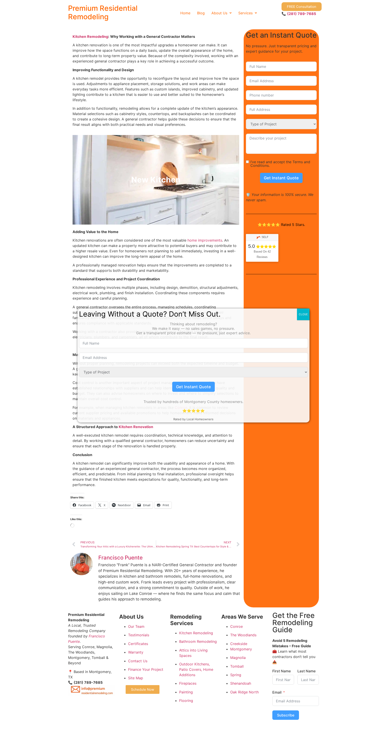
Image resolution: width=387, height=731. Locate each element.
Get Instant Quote (281, 178)
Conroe (236, 626)
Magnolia (238, 657)
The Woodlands (243, 635)
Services (245, 13)
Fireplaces (187, 683)
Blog (201, 13)
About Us (219, 13)
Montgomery (241, 649)
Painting (186, 692)
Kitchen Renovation (136, 426)
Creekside (238, 643)
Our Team (136, 626)
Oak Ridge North (244, 692)
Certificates (138, 643)
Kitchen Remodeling (90, 36)
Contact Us (137, 661)
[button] (221, 13)
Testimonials (138, 635)
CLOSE (303, 314)
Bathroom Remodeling (198, 641)
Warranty (135, 652)
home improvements (204, 240)
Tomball (237, 666)
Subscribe (285, 715)
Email (277, 692)
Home (185, 13)
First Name (281, 671)
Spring (235, 675)
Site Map (135, 678)
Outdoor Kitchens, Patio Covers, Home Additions (196, 669)
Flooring (186, 700)
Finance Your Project (145, 669)
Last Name (306, 671)
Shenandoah (240, 683)
